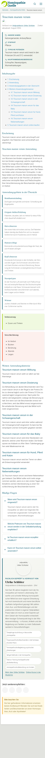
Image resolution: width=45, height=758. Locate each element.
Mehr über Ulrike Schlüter (15, 672)
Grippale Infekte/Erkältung (15, 212)
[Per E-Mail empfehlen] (19, 690)
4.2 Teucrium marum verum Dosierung (26, 96)
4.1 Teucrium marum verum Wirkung (25, 92)
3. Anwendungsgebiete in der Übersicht (23, 86)
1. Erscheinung (13, 79)
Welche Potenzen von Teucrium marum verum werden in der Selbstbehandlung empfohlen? (24, 527)
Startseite (5, 10)
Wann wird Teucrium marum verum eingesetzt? (22, 500)
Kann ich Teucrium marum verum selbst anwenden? (24, 549)
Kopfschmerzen (11, 256)
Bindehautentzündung (13, 198)
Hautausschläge (11, 242)
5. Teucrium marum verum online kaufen (23, 125)
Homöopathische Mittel (17, 10)
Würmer (8, 300)
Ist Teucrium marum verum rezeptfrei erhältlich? (23, 538)
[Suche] (34, 4)
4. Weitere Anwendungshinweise (20, 89)
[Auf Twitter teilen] (12, 690)
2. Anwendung (13, 83)
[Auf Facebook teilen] (5, 690)
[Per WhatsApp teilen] (26, 690)
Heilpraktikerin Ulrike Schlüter (23, 26)
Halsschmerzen (11, 226)
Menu (41, 4)
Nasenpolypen (10, 278)
